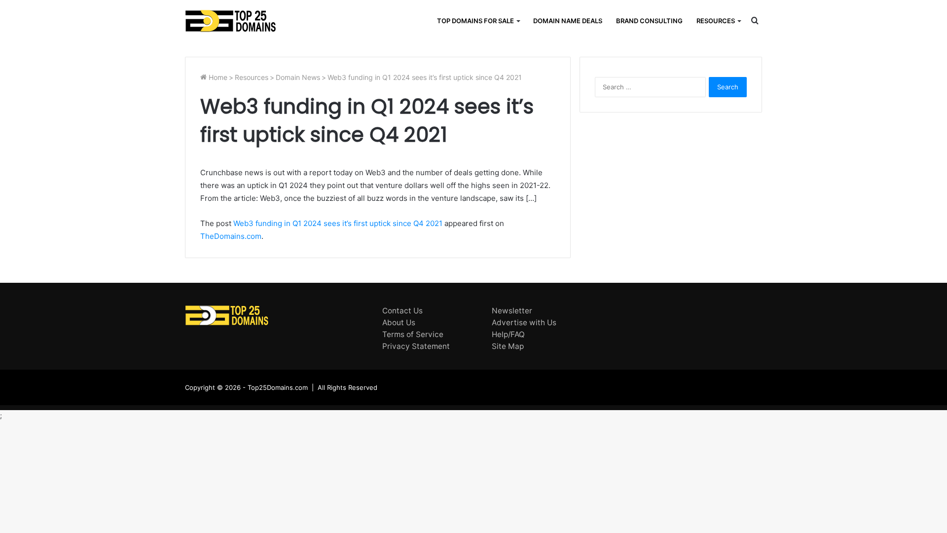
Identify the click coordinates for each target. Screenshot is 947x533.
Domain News (298, 77)
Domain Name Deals (567, 21)
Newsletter (512, 310)
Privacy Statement (416, 346)
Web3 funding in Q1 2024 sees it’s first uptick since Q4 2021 (337, 223)
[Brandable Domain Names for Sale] (230, 21)
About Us (398, 322)
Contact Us (402, 310)
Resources (715, 21)
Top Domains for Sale (475, 21)
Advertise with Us (524, 322)
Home (217, 77)
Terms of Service (412, 334)
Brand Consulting (649, 21)
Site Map (508, 346)
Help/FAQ (508, 334)
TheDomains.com (230, 236)
